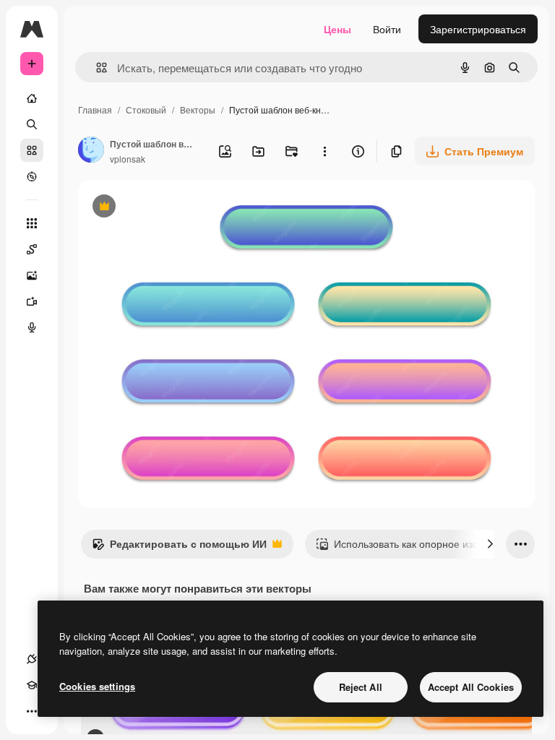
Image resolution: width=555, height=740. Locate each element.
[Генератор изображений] (31, 275)
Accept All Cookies (471, 687)
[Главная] (31, 98)
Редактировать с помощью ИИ (179, 547)
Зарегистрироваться (478, 29)
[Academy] (31, 685)
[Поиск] (31, 124)
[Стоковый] (31, 150)
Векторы (197, 109)
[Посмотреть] (31, 176)
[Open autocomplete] (96, 67)
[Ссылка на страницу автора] (91, 151)
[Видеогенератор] (31, 301)
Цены (337, 29)
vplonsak (127, 158)
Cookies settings (97, 686)
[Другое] (31, 711)
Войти (387, 29)
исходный (174, 207)
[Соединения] (31, 659)
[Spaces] (31, 249)
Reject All (360, 687)
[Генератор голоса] (31, 327)
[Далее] (490, 544)
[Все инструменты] (31, 223)
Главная (95, 109)
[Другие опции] (324, 151)
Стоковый (146, 109)
